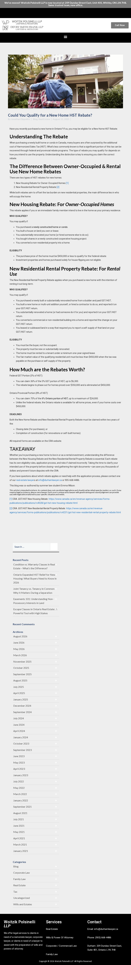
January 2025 (20, 699)
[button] (65, 12)
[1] (67, 183)
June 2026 (18, 642)
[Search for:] (36, 546)
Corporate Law (21, 872)
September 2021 (22, 806)
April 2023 (19, 768)
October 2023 (21, 743)
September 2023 (22, 749)
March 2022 (20, 793)
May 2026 (19, 648)
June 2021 (18, 825)
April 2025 (19, 693)
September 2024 (22, 712)
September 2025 (22, 674)
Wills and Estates (22, 904)
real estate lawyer (25, 480)
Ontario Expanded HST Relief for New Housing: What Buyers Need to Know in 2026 (35, 578)
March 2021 (20, 844)
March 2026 (20, 655)
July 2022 (18, 781)
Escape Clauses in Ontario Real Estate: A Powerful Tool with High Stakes (35, 611)
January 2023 (20, 775)
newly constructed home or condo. (50, 227)
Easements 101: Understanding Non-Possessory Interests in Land (33, 600)
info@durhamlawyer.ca (50, 480)
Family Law (19, 878)
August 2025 (20, 680)
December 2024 (22, 705)
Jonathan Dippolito (20, 119)
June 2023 (18, 756)
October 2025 (21, 667)
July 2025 (18, 686)
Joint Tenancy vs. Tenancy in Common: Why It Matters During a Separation (34, 590)
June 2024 (18, 724)
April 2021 (19, 838)
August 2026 (20, 636)
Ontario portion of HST (56, 398)
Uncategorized (21, 897)
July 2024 (18, 718)
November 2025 (22, 661)
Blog (35, 119)
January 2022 (20, 800)
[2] (58, 187)
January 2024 (20, 737)
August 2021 (20, 812)
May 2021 (19, 831)
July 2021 (18, 819)
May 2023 (19, 762)
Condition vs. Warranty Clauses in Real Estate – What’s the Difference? (34, 566)
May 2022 (19, 787)
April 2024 (19, 730)
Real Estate (44, 119)
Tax (15, 891)
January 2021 (20, 850)
